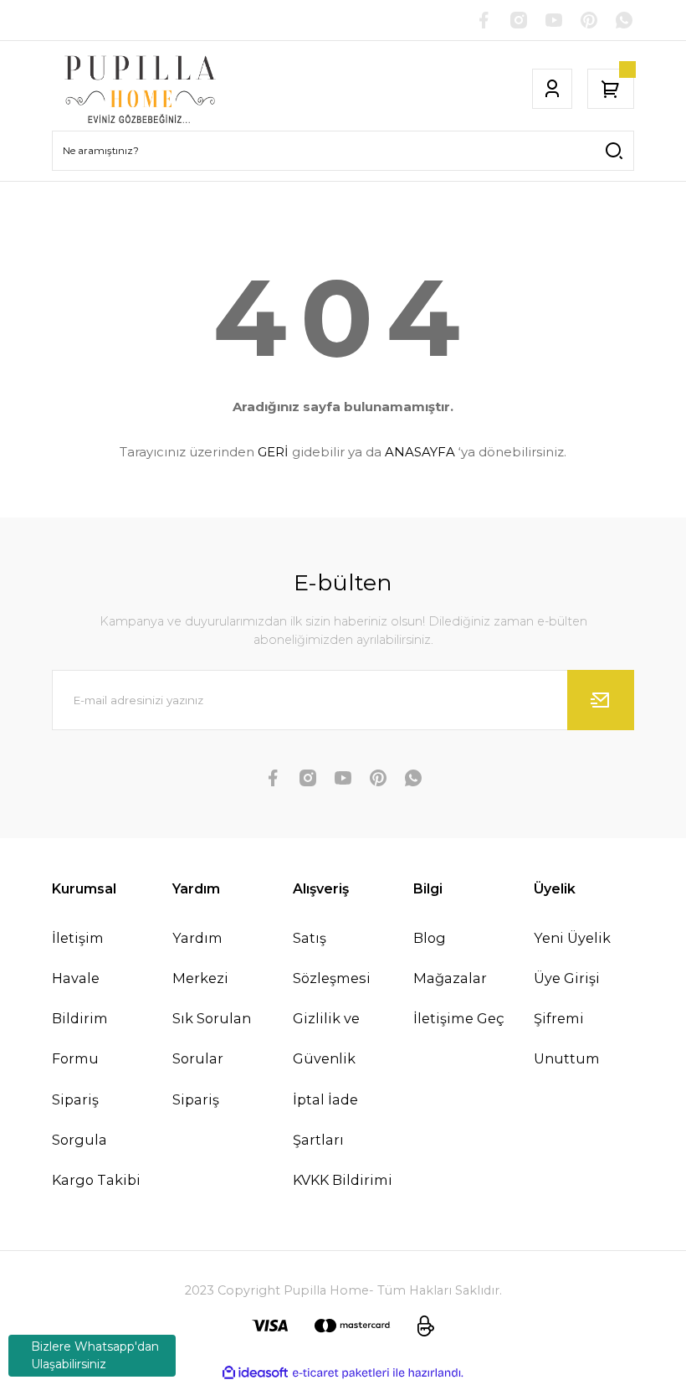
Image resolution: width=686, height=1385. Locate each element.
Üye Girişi (567, 978)
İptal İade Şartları (325, 1119)
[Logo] (140, 88)
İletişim (78, 937)
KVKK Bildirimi (342, 1179)
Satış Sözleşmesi (332, 957)
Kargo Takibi (96, 1179)
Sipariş (195, 1099)
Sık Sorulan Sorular (211, 1038)
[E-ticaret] (341, 1373)
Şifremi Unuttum (567, 1038)
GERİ (273, 452)
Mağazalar (450, 978)
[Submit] (600, 700)
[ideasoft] (255, 1373)
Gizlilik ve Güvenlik (326, 1038)
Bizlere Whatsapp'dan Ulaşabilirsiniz (95, 1355)
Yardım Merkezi (200, 957)
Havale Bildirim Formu (80, 1018)
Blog (429, 937)
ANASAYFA (420, 452)
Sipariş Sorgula (79, 1119)
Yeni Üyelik (572, 937)
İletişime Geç (458, 1018)
